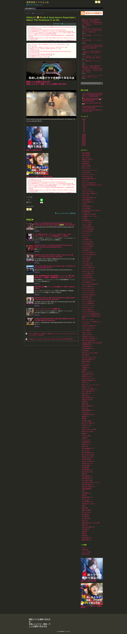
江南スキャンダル (86, 425)
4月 (84, 127)
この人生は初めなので (88, 226)
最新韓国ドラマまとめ (37, 2)
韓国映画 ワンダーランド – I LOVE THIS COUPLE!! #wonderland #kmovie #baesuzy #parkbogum (51, 27)
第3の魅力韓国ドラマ (87, 484)
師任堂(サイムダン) (87, 376)
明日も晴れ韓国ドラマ (88, 397)
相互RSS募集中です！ (30, 8)
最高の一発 (85, 408)
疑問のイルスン (86, 444)
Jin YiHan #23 (34, 28)
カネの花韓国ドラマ (87, 206)
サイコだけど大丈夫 (87, 231)
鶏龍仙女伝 (85, 535)
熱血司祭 (84, 433)
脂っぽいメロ (85, 499)
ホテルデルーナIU (86, 299)
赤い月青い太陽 (86, 518)
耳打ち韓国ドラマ (86, 493)
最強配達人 (85, 401)
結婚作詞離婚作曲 (86, 488)
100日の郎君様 (86, 155)
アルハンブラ (85, 180)
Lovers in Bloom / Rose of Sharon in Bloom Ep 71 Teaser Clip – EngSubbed (46, 29)
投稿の (85, 549)
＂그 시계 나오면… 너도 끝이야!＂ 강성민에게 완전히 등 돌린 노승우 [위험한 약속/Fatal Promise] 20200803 (92, 46)
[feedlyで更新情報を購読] (96, 2)
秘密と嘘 (84, 473)
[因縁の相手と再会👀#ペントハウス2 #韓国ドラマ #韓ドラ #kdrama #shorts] (30, 289)
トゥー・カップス (86, 256)
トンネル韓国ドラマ (87, 265)
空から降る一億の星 (87, 480)
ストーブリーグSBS (87, 241)
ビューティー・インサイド (89, 279)
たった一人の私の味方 (88, 245)
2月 (84, 130)
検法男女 (84, 418)
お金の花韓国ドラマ (87, 199)
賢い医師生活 (85, 514)
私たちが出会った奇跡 (88, 454)
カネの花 (84, 204)
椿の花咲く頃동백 (86, 420)
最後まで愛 (85, 403)
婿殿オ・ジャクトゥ (87, 372)
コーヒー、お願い (86, 224)
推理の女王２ (85, 395)
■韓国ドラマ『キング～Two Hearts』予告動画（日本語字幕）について (45, 48)
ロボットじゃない (86, 332)
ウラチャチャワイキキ (88, 191)
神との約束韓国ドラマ (88, 452)
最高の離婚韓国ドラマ (88, 410)
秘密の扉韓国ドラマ (87, 478)
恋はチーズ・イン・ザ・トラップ (91, 384)
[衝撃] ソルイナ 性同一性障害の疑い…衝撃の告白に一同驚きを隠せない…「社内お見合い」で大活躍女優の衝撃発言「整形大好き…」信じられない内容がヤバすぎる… (92, 22)
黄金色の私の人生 (86, 537)
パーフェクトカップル (88, 269)
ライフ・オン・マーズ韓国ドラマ (91, 321)
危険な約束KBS (86, 361)
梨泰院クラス (85, 416)
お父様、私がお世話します (89, 197)
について (32, 45)
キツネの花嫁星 (86, 208)
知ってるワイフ (86, 450)
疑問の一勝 (85, 446)
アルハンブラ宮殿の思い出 (89, 182)
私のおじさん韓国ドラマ (88, 461)
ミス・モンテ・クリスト (88, 305)
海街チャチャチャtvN (87, 431)
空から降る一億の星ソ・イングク (91, 482)
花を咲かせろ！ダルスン (88, 503)
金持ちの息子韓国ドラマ (88, 527)
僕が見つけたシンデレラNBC (89, 352)
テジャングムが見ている (88, 252)
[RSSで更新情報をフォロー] (99, 2)
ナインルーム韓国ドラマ (88, 267)
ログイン (84, 547)
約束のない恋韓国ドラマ (88, 486)
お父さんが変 (85, 195)
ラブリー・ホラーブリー (88, 327)
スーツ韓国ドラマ (86, 239)
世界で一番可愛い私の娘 (88, 340)
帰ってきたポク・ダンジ (88, 378)
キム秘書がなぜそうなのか (89, 214)
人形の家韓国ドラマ (87, 346)
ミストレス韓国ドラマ (88, 309)
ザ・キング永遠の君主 (88, 228)
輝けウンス (85, 520)
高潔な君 (84, 533)
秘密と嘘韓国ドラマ (87, 476)
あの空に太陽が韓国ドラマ (89, 178)
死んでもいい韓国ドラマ (88, 422)
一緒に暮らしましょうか (88, 336)
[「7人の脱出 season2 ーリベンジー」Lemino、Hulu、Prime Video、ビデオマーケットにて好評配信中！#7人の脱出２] (30, 237)
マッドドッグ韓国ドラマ (88, 301)
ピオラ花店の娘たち (87, 275)
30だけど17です (86, 157)
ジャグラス (85, 237)
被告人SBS (85, 507)
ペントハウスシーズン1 (88, 288)
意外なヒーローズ (86, 386)
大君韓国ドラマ (86, 367)
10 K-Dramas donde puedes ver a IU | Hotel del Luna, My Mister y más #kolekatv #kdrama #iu (92, 99)
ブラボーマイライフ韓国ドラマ (90, 284)
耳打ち (83, 490)
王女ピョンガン (86, 439)
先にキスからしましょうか (89, 357)
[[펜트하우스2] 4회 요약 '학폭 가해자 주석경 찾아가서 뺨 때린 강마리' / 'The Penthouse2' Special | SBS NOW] (30, 300)
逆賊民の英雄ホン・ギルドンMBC (91, 522)
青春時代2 (84, 531)
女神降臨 (84, 369)
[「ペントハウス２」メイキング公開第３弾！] (30, 312)
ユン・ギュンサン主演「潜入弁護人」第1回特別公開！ (42, 54)
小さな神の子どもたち (88, 374)
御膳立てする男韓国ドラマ (89, 380)
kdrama (74, 213)
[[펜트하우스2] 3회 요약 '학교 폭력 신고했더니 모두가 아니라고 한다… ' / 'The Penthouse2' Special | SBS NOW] (30, 258)
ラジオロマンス (86, 323)
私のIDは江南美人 (86, 459)
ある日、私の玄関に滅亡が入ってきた (92, 184)
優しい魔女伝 (85, 355)
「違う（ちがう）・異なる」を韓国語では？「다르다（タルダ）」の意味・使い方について (49, 44)
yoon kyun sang (34, 49)
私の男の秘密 (85, 467)
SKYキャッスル (86, 167)
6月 (84, 124)
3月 (84, 128)
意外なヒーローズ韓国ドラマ (89, 389)
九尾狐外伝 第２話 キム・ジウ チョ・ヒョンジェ (40, 55)
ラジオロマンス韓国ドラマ (89, 325)
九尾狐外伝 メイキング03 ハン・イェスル (39, 56)
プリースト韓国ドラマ (88, 286)
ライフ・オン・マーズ (88, 319)
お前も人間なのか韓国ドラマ (89, 193)
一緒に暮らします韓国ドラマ (89, 338)
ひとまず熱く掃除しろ (88, 277)
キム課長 (84, 218)
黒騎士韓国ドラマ (86, 539)
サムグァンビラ (86, 235)
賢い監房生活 (85, 516)
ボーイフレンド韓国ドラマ (89, 294)
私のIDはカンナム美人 (88, 456)
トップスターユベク (87, 262)
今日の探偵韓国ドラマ (88, 348)
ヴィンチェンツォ (86, 189)
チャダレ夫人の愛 (86, 248)
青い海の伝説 (85, 529)
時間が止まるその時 (87, 399)
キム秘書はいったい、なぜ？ (89, 216)
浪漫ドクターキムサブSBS (89, 429)
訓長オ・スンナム (86, 512)
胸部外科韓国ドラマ (87, 497)
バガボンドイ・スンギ (88, 271)
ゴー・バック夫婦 (86, 222)
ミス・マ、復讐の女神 (88, 303)
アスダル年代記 (86, 172)
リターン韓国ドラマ (87, 330)
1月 (84, 131)
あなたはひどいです (87, 176)
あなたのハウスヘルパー (88, 174)
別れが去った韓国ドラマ (88, 359)
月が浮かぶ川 (85, 412)
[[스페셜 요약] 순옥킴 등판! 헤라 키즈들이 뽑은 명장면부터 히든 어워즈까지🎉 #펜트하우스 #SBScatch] (30, 321)
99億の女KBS (85, 163)
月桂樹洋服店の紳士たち (88, 414)
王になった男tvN (86, 435)
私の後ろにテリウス (87, 463)
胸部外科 (84, 495)
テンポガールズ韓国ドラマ (89, 254)
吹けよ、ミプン (86, 363)
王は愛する (85, 437)
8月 (84, 120)
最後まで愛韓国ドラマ (88, 406)
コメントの (86, 551)
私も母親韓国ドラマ (87, 469)
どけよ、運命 (85, 260)
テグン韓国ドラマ (86, 250)
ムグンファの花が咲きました (89, 311)
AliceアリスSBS (86, 165)
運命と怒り (85, 524)
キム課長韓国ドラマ (87, 220)
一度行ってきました (87, 334)
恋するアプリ (85, 382)
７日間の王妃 (85, 161)
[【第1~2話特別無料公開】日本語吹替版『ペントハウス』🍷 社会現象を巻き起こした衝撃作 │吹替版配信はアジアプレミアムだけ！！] (30, 278)
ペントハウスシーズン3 (88, 292)
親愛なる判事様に (86, 510)
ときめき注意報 (86, 258)
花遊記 (83, 505)
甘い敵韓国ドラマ (86, 442)
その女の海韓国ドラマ (88, 243)
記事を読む (37, 231)
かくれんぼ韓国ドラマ (88, 201)
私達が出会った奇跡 (87, 471)
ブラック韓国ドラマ (87, 282)
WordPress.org (86, 554)
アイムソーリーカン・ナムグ (89, 170)
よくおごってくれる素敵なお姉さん (91, 313)
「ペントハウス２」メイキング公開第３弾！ (47, 309)
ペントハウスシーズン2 (69, 23)
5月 (84, 125)
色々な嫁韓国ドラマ (87, 501)
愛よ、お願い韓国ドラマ (88, 391)
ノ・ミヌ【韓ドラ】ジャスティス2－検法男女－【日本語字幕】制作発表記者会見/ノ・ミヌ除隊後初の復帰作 (52, 35)
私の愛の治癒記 (86, 465)
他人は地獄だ (85, 350)
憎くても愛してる (86, 393)
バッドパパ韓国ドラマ (88, 273)
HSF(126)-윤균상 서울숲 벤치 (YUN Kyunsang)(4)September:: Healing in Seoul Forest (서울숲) (50, 51)
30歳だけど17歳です (87, 159)
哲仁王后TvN (85, 365)
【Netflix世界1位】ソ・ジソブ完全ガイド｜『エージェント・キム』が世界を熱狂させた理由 (49, 31)
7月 (84, 122)
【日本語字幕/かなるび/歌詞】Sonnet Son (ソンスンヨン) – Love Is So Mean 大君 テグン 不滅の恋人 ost (92, 30)
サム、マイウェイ (86, 233)
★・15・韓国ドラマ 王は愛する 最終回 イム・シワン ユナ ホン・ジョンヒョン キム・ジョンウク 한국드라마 (53, 334)
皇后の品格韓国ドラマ (88, 448)
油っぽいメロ (85, 427)
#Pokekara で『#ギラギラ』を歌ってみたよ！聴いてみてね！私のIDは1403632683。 (51, 339)
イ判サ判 (84, 187)
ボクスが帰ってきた (87, 296)
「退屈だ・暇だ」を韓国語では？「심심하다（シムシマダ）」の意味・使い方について (48, 47)
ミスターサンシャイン (88, 307)
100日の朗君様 (86, 153)
